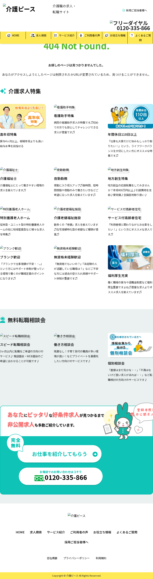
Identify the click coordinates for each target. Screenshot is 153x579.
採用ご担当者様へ (136, 10)
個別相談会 (116, 363)
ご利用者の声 (92, 35)
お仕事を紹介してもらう (59, 453)
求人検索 (41, 35)
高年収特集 (8, 134)
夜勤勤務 (60, 178)
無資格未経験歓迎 (67, 257)
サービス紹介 (67, 35)
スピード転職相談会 (15, 344)
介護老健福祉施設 (67, 217)
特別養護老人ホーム (15, 217)
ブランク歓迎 (10, 257)
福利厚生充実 (118, 275)
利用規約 (101, 558)
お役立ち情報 (118, 35)
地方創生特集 (118, 178)
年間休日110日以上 (122, 134)
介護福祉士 (8, 178)
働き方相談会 (64, 344)
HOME (15, 35)
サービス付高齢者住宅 (124, 217)
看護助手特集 (64, 115)
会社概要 (52, 558)
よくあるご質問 (143, 37)
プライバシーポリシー (76, 558)
